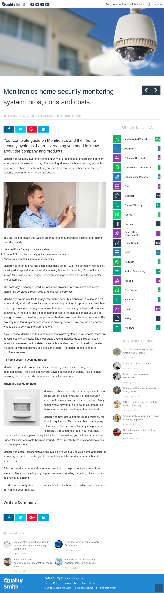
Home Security (44, 116)
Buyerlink (80, 587)
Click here (138, 4)
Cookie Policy (70, 583)
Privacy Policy (52, 583)
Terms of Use (89, 583)
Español (157, 4)
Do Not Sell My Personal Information (64, 578)
